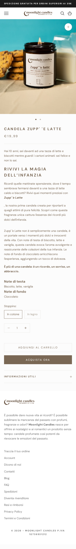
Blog (7, 478)
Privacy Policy (13, 511)
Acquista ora (38, 360)
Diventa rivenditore (16, 498)
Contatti (9, 471)
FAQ (6, 485)
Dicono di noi (12, 464)
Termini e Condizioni (17, 518)
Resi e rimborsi (13, 505)
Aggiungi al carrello (38, 347)
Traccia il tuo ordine (17, 451)
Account (9, 458)
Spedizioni (10, 491)
